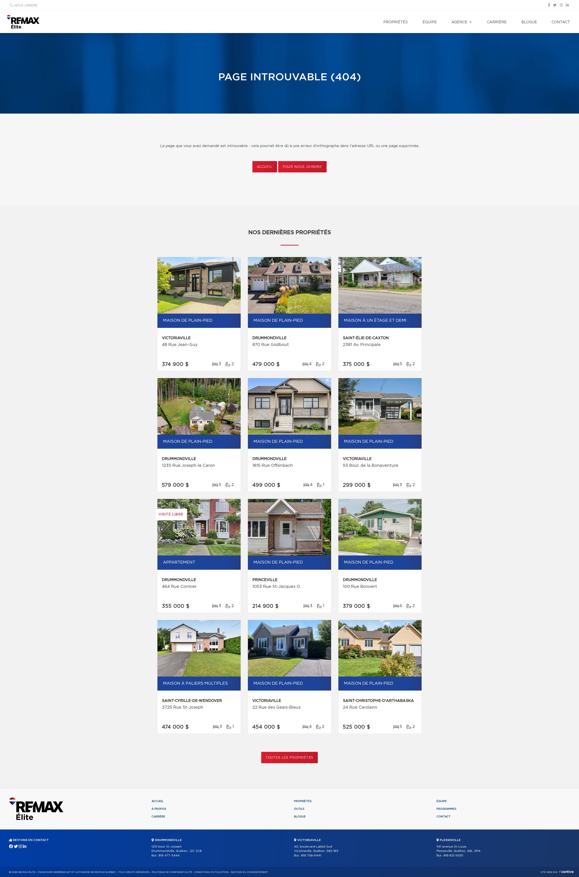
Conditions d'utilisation (211, 872)
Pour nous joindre (302, 167)
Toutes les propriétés (289, 757)
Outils (299, 809)
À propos (159, 809)
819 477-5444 (169, 855)
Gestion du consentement (249, 872)
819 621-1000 (453, 855)
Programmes (446, 809)
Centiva (566, 871)
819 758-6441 (311, 855)
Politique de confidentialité (172, 872)
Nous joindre (25, 5)
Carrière (497, 22)
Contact (561, 22)
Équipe (429, 22)
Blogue (529, 22)
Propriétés (395, 22)
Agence (459, 22)
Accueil (265, 167)
